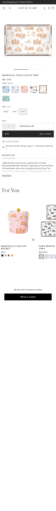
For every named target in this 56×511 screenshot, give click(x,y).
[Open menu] (4, 8)
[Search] (10, 8)
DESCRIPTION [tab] (8, 155)
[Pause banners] (52, 2)
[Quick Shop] (33, 239)
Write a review (28, 297)
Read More (6, 175)
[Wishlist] (49, 8)
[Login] (44, 8)
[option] (6, 89)
